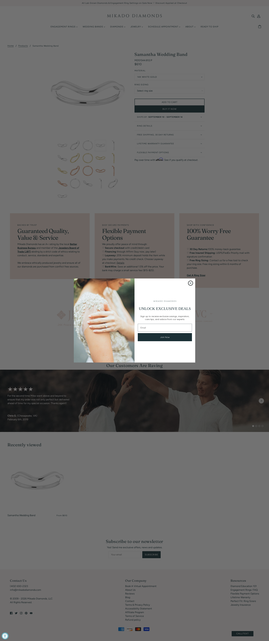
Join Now (165, 337)
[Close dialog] (190, 283)
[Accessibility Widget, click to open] (5, 635)
